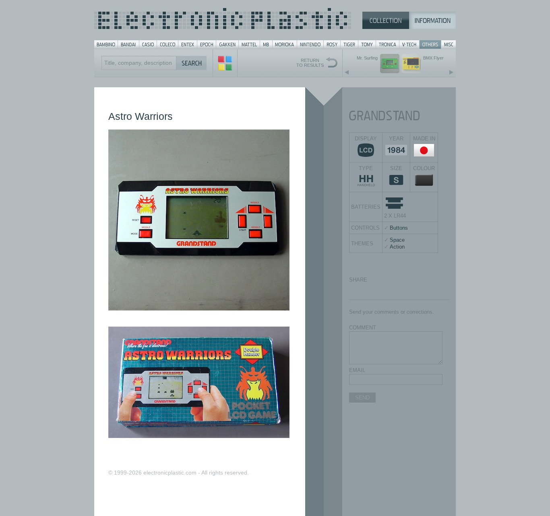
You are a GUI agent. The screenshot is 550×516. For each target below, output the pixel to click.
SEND (362, 398)
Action (397, 247)
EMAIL (357, 370)
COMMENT (362, 328)
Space (397, 240)
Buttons (399, 228)
